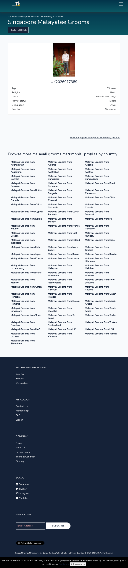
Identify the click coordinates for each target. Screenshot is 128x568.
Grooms (59, 16)
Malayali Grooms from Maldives (97, 267)
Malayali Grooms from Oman (26, 286)
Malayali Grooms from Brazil (100, 183)
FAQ (18, 415)
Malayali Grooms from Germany (97, 227)
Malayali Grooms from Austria (97, 170)
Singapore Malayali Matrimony (35, 16)
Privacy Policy (23, 452)
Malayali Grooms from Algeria (97, 163)
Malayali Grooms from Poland (97, 288)
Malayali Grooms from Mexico (23, 281)
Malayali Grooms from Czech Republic (63, 213)
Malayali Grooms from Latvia (63, 258)
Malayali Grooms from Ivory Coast (63, 248)
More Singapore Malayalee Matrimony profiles (95, 137)
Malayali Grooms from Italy (25, 247)
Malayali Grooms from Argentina (23, 170)
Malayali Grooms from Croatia (97, 206)
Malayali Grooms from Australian (60, 170)
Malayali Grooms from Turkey (101, 322)
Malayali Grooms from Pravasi (60, 295)
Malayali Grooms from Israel (100, 240)
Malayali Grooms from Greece (23, 234)
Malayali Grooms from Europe (60, 220)
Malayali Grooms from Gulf (62, 233)
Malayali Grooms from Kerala (100, 254)
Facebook (23, 484)
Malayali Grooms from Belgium (23, 185)
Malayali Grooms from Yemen (101, 333)
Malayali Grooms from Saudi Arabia (100, 302)
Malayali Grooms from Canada (23, 199)
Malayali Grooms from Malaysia (60, 267)
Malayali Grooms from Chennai (60, 199)
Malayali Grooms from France (64, 225)
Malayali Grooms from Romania (23, 302)
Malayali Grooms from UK (62, 329)
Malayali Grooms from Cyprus (27, 211)
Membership (22, 410)
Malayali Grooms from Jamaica (97, 248)
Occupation (22, 383)
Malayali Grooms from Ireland (64, 240)
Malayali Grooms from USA (99, 329)
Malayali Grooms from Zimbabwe (23, 342)
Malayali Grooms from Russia (64, 301)
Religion (20, 378)
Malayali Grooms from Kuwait (27, 258)
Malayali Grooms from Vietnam (60, 335)
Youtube (23, 498)
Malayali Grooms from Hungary (97, 234)
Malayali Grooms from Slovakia (60, 309)
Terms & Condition (25, 456)
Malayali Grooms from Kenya (63, 254)
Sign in (19, 419)
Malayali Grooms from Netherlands (60, 281)
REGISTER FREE (18, 30)
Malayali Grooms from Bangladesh (97, 177)
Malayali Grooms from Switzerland (60, 324)
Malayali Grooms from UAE (25, 329)
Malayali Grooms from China (26, 204)
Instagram (23, 493)
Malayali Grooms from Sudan (100, 315)
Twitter (22, 488)
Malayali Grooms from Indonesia (23, 241)
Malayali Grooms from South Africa (100, 309)
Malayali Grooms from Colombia (60, 206)
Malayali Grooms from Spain (26, 315)
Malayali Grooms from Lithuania (97, 260)
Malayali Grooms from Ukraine (23, 335)
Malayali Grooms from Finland (23, 227)
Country (12, 16)
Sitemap (20, 461)
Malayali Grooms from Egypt (26, 218)
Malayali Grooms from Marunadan (60, 274)
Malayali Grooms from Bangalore (60, 177)
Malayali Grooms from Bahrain (23, 177)
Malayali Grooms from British (26, 190)
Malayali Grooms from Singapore (23, 309)
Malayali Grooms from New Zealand (99, 281)
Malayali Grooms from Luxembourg (23, 267)
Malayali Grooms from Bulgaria (60, 192)
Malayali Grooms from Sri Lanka (61, 316)
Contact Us (22, 406)
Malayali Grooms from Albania (60, 163)
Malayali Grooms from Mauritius (97, 274)
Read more (64, 564)
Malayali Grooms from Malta (26, 272)
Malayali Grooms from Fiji (98, 218)
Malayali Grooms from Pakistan (60, 288)
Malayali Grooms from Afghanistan (23, 163)
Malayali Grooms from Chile (100, 197)
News (19, 443)
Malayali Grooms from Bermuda (60, 185)
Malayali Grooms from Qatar (100, 293)
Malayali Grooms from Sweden (23, 324)
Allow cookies (78, 564)
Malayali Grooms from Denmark (97, 213)
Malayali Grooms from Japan (26, 254)
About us (21, 447)
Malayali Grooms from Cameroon (97, 192)
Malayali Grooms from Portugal (23, 295)
